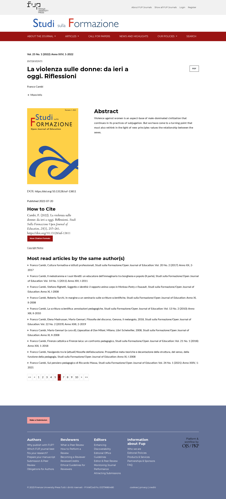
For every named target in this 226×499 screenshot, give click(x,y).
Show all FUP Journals (166, 7)
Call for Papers (99, 36)
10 (76, 377)
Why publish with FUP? (40, 445)
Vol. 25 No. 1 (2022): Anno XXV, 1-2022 (50, 54)
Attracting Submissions (107, 473)
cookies (134, 487)
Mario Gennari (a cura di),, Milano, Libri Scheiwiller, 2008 (94, 330)
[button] (34, 94)
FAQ (129, 465)
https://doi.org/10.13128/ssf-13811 (55, 191)
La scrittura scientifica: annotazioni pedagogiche (75, 308)
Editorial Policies (137, 453)
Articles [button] (71, 36)
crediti (152, 487)
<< (29, 377)
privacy (143, 487)
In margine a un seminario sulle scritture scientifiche (96, 297)
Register (192, 7)
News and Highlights (133, 36)
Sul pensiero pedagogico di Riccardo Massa (72, 363)
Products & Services (138, 457)
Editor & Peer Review (106, 461)
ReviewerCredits (70, 461)
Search (191, 36)
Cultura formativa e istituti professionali (70, 265)
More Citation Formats (40, 238)
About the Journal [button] (40, 36)
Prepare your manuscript (41, 457)
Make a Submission (38, 420)
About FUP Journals (142, 7)
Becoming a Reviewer (73, 457)
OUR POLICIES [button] (166, 36)
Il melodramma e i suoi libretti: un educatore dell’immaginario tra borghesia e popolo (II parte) (101, 276)
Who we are (134, 449)
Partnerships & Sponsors (141, 461)
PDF (194, 69)
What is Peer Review (72, 445)
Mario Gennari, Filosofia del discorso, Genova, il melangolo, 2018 (106, 319)
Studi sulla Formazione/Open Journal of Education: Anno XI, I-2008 (97, 356)
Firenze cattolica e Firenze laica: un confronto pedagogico (81, 341)
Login (182, 7)
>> (86, 377)
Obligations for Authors (40, 469)
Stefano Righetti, (97, 287)
